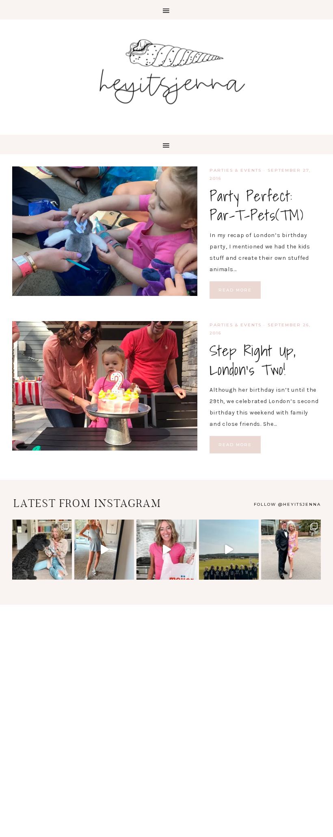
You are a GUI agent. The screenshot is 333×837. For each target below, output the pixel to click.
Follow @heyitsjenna (287, 504)
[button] (166, 9)
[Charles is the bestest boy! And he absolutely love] (42, 549)
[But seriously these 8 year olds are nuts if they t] (104, 549)
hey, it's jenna (166, 72)
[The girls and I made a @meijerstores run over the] (166, 549)
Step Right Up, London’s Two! (253, 360)
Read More (235, 290)
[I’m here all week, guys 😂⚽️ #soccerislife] (229, 549)
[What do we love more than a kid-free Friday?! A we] (291, 549)
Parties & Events (236, 170)
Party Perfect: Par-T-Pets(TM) (257, 205)
